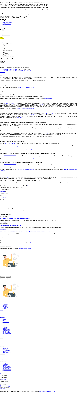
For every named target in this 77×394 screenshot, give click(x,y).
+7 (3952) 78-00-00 (3, 25)
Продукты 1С (5, 52)
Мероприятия (5, 321)
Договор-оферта (5, 327)
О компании (5, 33)
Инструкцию (19, 117)
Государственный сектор (7, 24)
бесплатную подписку (48, 98)
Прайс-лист (5, 328)
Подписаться (3, 246)
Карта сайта (2, 388)
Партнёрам (4, 326)
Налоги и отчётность (6, 47)
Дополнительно (3, 361)
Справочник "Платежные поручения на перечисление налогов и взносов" (39, 149)
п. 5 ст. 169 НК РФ (8, 82)
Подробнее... (29, 185)
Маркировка (5, 305)
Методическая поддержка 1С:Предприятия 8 (10, 69)
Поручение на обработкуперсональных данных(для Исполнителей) (7, 330)
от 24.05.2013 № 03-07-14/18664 (10, 164)
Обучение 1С (5, 306)
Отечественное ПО (6, 53)
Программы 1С (5, 348)
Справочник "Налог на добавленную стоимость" (26, 87)
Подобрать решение (6, 35)
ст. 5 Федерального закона (19, 146)
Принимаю (2, 393)
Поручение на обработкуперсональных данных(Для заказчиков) (7, 333)
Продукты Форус (6, 54)
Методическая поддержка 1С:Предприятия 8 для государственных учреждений (17, 70)
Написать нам (4, 377)
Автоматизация (5, 303)
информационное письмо (33, 114)
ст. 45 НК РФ (10, 146)
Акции (4, 320)
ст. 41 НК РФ (40, 104)
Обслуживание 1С (6, 304)
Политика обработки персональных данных (8, 385)
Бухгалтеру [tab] (5, 237)
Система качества (6, 322)
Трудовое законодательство (7, 50)
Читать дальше (3, 222)
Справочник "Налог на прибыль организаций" (37, 158)
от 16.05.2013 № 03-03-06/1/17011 (10, 103)
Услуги (4, 32)
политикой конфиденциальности (25, 248)
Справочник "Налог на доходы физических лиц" (25, 108)
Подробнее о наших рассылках (35, 242)
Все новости (2, 191)
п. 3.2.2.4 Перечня (45, 133)
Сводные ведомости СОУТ (5, 386)
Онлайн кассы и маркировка (8, 48)
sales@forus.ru (3, 379)
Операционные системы (7, 315)
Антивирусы (5, 314)
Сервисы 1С (5, 312)
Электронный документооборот (8, 49)
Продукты (4, 31)
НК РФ (9, 180)
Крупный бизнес (6, 23)
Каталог (1, 310)
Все (3, 42)
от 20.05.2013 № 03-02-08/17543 (9, 143)
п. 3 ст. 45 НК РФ (65, 146)
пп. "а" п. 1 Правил (8, 177)
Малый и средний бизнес (7, 22)
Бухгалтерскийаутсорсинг (5, 308)
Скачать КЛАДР (3, 72)
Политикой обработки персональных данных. (47, 391)
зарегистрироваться (10, 92)
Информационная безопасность (8, 56)
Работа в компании (6, 323)
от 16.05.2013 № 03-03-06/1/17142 (10, 155)
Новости (4, 34)
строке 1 (59, 177)
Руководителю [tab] (5, 238)
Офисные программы (6, 313)
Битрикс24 (4, 55)
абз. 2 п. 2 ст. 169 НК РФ (65, 83)
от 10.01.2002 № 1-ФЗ (49, 113)
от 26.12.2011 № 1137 (43, 166)
